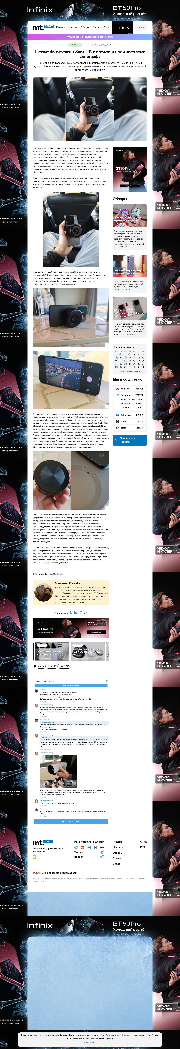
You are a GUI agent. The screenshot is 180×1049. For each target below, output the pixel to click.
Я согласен (90, 1042)
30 (125, 367)
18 (134, 361)
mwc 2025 (64, 666)
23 (125, 364)
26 (139, 364)
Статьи (75, 45)
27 (143, 364)
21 (116, 364)
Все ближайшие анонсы (130, 371)
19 (139, 361)
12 (139, 358)
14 (116, 361)
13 (143, 358)
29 (121, 367)
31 (116, 355)
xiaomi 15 (51, 666)
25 (134, 364)
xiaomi (41, 666)
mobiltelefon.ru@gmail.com (61, 873)
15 (121, 361)
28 (116, 367)
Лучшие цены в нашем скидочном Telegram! (90, 36)
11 (134, 358)
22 (121, 364)
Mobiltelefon (58, 574)
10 (130, 358)
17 (130, 361)
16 (125, 361)
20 (143, 361)
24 (130, 364)
